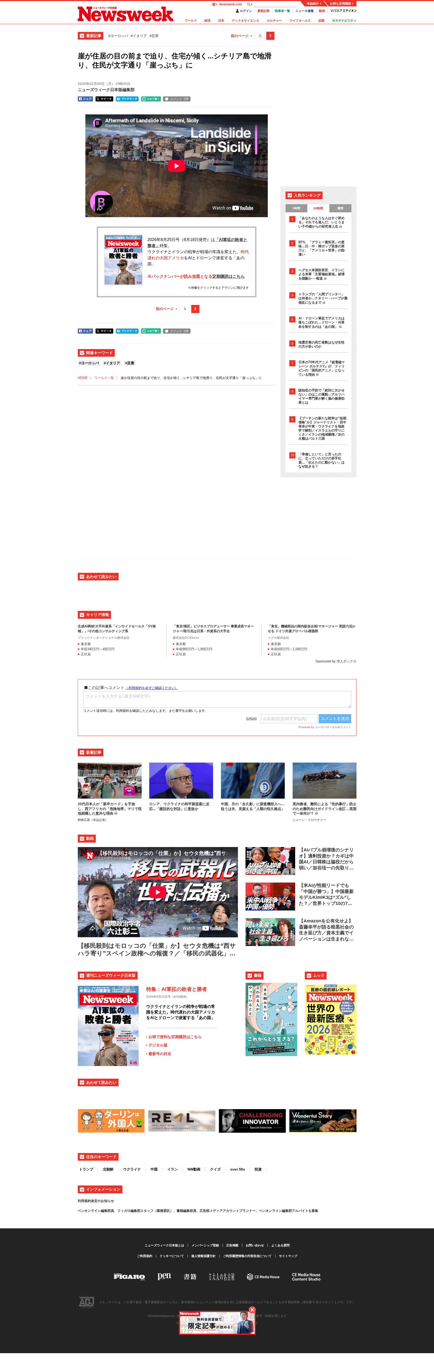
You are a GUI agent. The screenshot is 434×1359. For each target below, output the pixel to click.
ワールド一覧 (104, 378)
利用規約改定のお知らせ (96, 1201)
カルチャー (274, 20)
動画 (322, 11)
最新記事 (263, 11)
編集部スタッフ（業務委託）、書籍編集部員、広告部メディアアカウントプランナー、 (194, 1211)
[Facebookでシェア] (85, 98)
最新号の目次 (159, 1054)
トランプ (86, 1169)
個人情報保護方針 (203, 1256)
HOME (83, 378)
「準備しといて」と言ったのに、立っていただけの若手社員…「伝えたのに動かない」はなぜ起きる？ (321, 460)
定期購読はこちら (228, 276)
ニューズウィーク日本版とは (164, 1245)
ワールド (191, 20)
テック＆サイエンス (245, 20)
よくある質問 (280, 1245)
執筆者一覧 (282, 11)
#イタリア (139, 36)
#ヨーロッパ (118, 36)
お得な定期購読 (340, 3)
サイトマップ (288, 1256)
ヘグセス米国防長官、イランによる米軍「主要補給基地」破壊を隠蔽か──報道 (321, 274)
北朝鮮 (108, 1169)
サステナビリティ (344, 20)
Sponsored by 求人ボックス (335, 661)
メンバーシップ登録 (205, 1245)
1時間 (296, 208)
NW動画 (193, 1169)
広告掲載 (232, 1245)
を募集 (313, 1211)
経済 (207, 20)
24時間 (318, 208)
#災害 (154, 36)
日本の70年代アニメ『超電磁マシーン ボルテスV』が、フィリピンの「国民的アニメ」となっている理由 (321, 368)
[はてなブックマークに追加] (127, 98)
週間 (340, 208)
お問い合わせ (255, 1245)
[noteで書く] (151, 98)
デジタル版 (157, 1045)
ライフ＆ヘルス (300, 20)
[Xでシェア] (104, 98)
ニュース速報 (304, 11)
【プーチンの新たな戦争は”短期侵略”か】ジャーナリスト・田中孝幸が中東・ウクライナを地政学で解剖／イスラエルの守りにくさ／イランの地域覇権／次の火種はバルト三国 (322, 428)
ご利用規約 (144, 1256)
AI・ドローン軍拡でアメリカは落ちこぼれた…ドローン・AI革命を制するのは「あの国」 (321, 322)
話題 (321, 20)
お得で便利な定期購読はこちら (175, 1037)
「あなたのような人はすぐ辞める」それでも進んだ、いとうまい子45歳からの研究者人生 (321, 222)
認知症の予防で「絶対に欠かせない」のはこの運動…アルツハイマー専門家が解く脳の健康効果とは (321, 396)
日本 (221, 20)
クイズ (215, 1169)
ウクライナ (132, 1169)
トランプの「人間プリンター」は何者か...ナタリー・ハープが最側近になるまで (323, 298)
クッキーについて (172, 1256)
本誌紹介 (313, 3)
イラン (172, 1169)
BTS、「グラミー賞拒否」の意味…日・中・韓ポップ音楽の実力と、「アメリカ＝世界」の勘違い (321, 248)
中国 (154, 1169)
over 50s (237, 1169)
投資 (258, 1169)
